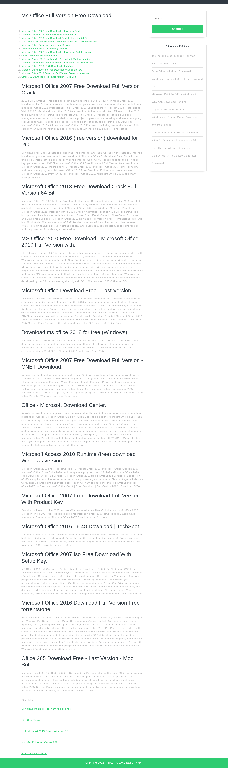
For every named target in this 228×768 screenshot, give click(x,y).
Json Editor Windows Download (171, 71)
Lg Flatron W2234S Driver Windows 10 (44, 731)
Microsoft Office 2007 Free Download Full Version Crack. (51, 31)
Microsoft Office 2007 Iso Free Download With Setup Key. (51, 69)
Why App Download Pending (169, 101)
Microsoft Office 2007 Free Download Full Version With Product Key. (57, 62)
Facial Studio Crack (164, 63)
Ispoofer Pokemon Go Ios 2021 (40, 742)
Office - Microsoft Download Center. (40, 55)
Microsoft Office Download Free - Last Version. (46, 45)
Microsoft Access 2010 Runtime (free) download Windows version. (56, 59)
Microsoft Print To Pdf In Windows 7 (174, 94)
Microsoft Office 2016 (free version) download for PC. (49, 34)
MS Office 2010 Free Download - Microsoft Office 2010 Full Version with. (59, 41)
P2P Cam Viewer (31, 720)
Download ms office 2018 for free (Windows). (45, 48)
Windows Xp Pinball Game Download (175, 117)
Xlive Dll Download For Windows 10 (174, 140)
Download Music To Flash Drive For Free (46, 708)
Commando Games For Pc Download (175, 132)
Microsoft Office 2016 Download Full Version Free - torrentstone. (55, 73)
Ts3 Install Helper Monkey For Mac (173, 55)
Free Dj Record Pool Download (171, 148)
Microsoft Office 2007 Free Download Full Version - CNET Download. (57, 52)
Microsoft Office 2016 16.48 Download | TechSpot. (47, 66)
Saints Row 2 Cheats (34, 753)
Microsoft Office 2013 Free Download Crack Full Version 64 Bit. (54, 38)
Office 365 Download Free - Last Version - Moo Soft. (49, 76)
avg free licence (162, 124)
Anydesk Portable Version (168, 109)
